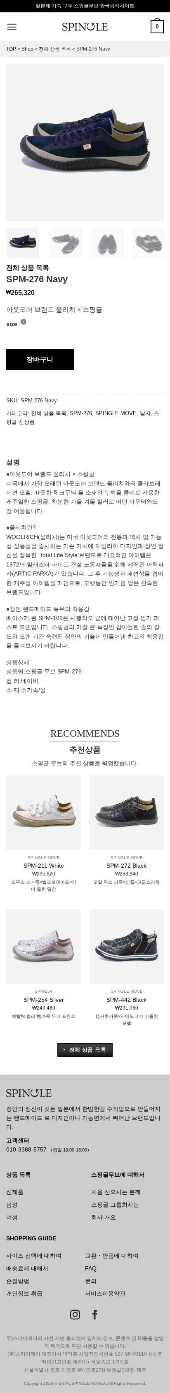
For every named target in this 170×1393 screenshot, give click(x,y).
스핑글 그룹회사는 (115, 1204)
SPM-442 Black (126, 1000)
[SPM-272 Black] (126, 812)
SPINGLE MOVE (116, 413)
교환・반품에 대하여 (112, 1255)
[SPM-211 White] (43, 812)
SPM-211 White (44, 866)
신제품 (15, 1192)
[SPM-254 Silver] (43, 946)
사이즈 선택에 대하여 (33, 1255)
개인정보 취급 (24, 1293)
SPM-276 (81, 413)
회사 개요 (103, 1217)
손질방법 (17, 1281)
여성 (12, 1217)
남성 (12, 1204)
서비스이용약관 (105, 1293)
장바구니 (40, 359)
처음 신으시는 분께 (116, 1192)
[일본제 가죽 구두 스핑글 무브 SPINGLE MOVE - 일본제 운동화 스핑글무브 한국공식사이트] (85, 27)
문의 (91, 1281)
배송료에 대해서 (27, 1268)
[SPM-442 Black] (126, 946)
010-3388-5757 (27, 1149)
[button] (11, 27)
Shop (27, 49)
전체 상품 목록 (55, 49)
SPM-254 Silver (44, 1000)
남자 (145, 413)
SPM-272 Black (126, 866)
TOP (11, 49)
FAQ (91, 1268)
